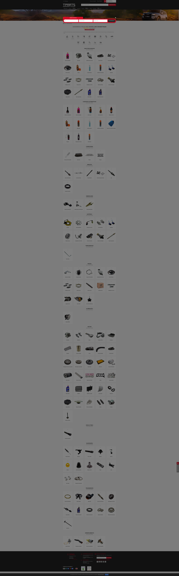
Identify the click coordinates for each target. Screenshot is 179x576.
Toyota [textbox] (65, 20)
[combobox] (71, 21)
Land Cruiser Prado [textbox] (81, 20)
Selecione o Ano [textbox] (96, 20)
